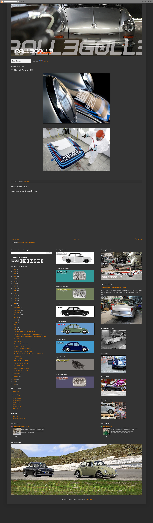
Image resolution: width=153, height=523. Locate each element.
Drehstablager (18, 358)
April (15, 327)
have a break (17, 356)
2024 (14, 274)
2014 (14, 298)
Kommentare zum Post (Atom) (26, 242)
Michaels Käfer (25, 428)
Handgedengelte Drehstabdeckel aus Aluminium (28, 334)
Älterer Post (138, 239)
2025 (14, 271)
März (15, 329)
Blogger (89, 499)
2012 (14, 303)
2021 (14, 281)
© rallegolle (26, 181)
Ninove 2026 (16, 404)
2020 (14, 283)
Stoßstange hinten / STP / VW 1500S (113, 287)
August (16, 317)
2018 (14, 288)
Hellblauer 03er (107, 426)
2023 (14, 276)
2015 (14, 296)
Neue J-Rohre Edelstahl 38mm (23, 349)
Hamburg (15, 394)
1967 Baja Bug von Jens (21, 346)
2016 (14, 293)
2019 (14, 286)
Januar (16, 376)
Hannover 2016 (16, 396)
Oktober (16, 312)
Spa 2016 (15, 408)
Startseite (77, 239)
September (17, 315)
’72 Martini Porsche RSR (21, 361)
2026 (14, 269)
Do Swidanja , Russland (21, 363)
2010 (14, 379)
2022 (14, 279)
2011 (14, 305)
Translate (45, 61)
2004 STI (16, 339)
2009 (14, 381)
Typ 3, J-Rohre (18, 341)
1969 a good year (19, 365)
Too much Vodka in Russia (21, 368)
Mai (15, 324)
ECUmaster (15, 416)
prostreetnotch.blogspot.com (21, 426)
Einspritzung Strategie (18, 418)
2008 (14, 384)
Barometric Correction (116, 428)
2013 (14, 300)
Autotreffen (15, 391)
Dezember (17, 307)
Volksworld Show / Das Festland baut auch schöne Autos (30, 336)
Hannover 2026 (16, 400)
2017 (14, 291)
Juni (15, 322)
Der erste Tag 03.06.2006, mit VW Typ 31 (25, 331)
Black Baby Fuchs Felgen (21, 370)
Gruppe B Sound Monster (21, 344)
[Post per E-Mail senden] (15, 181)
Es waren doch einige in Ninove (23, 351)
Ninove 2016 (16, 402)
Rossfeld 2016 (16, 406)
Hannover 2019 (16, 398)
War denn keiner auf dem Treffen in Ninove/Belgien (28, 353)
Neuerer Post (15, 239)
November (17, 310)
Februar (16, 374)
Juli (15, 320)
